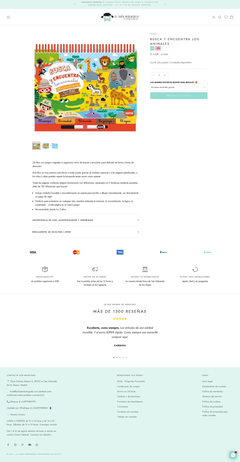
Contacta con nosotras (127, 411)
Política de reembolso (212, 391)
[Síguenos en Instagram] (15, 444)
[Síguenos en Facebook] (8, 444)
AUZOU (153, 34)
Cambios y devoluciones (128, 396)
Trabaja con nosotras (127, 416)
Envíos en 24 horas (126, 391)
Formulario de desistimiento (130, 401)
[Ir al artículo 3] (54, 146)
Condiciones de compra (128, 386)
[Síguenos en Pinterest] (22, 444)
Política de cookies (211, 401)
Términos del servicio (212, 396)
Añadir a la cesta (179, 95)
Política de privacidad (212, 406)
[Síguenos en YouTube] (29, 444)
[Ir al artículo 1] (36, 146)
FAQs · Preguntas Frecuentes (131, 381)
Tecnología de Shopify (50, 454)
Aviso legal (207, 381)
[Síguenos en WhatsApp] (37, 444)
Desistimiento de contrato (214, 386)
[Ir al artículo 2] (45, 146)
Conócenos (122, 406)
